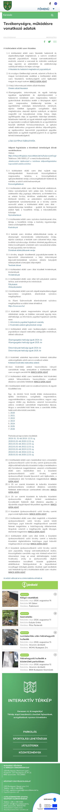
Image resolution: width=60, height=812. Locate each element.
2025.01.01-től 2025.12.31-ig (21, 454)
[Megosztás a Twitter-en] (49, 42)
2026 (12, 429)
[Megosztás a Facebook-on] (44, 42)
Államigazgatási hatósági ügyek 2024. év (25, 340)
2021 (12, 415)
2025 (12, 426)
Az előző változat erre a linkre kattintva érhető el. (23, 578)
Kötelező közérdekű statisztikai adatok (23, 363)
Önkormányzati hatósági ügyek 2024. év (24, 348)
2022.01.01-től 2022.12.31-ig (21, 446)
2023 (12, 421)
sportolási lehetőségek (30, 738)
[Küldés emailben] (55, 42)
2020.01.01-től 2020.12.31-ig (21, 441)
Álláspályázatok (15, 287)
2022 (12, 418)
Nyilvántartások (14, 215)
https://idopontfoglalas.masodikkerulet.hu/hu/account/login (32, 156)
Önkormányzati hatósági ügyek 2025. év (24, 350)
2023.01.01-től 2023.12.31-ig (21, 449)
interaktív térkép (30, 700)
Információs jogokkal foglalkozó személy (27, 322)
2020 (12, 413)
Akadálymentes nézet (55, 3)
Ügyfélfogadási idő (11, 792)
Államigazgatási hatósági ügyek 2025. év (25, 342)
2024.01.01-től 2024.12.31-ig (21, 452)
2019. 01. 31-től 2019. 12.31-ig (21, 438)
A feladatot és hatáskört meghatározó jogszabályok (29, 69)
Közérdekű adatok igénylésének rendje (26, 325)
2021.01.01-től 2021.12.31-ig (21, 444)
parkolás (30, 732)
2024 (12, 423)
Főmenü (43, 9)
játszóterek (30, 745)
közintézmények (30, 752)
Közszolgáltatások (16, 184)
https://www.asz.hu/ (16, 306)
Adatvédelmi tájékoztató (13, 808)
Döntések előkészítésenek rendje (21, 250)
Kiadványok (13, 227)
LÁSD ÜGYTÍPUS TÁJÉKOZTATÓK (21, 141)
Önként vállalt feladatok (18, 88)
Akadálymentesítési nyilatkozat (16, 810)
